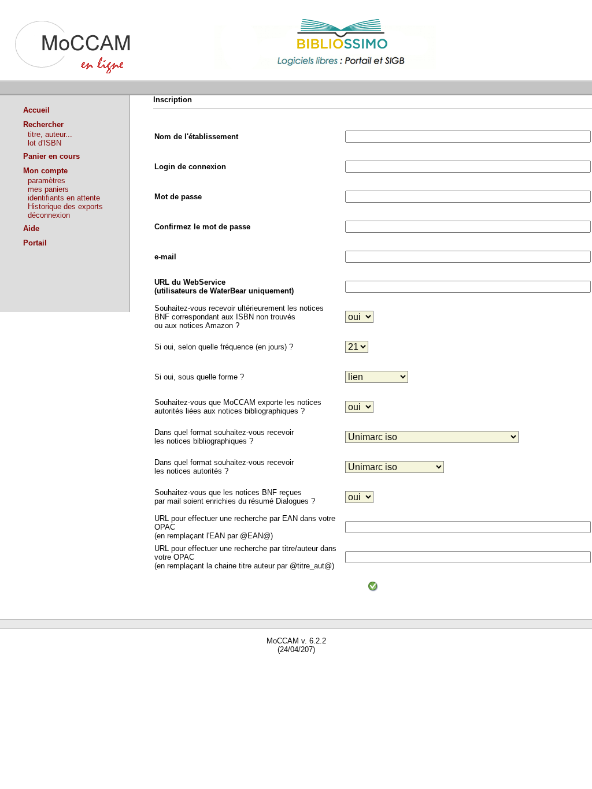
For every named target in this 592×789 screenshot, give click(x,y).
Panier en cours (51, 156)
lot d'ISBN (44, 143)
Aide (31, 228)
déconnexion (49, 215)
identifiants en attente (64, 197)
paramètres (46, 180)
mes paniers (48, 189)
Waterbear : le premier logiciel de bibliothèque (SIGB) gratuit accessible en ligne (133, 665)
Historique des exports (65, 206)
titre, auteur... (50, 134)
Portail (35, 243)
